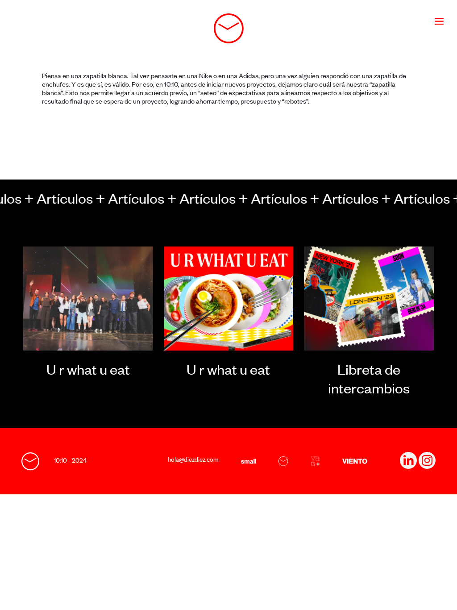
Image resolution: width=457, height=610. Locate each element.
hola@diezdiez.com (193, 459)
